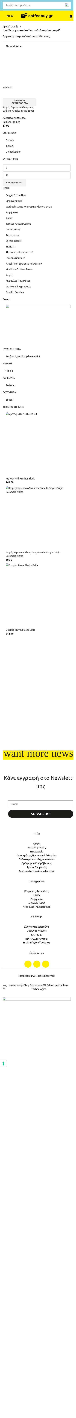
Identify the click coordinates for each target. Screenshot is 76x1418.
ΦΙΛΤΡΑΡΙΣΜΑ (14, 182)
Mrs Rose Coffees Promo (19, 269)
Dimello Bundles (15, 292)
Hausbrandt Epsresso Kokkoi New (24, 263)
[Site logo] (36, 15)
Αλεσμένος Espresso (14, 118)
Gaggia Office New (16, 195)
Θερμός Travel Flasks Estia (20, 629)
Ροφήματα (12, 212)
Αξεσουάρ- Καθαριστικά (19, 252)
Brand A (10, 246)
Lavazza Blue (13, 229)
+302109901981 (39, 938)
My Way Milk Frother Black (20, 478)
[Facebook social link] (27, 964)
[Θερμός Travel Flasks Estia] (38, 595)
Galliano (7, 122)
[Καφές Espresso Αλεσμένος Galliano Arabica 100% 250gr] (19, 69)
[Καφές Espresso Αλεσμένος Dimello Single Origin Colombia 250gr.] (38, 518)
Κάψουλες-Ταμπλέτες (18, 280)
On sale (10, 140)
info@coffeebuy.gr (40, 942)
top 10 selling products (18, 286)
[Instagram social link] (36, 964)
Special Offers (14, 241)
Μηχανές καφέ (14, 201)
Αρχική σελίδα (11, 26)
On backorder (13, 151)
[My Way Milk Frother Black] (38, 444)
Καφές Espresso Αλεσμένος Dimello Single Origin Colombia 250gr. (33, 554)
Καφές (9, 275)
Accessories (12, 235)
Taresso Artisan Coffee (18, 223)
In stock (10, 146)
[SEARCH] (67, 5)
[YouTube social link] (45, 964)
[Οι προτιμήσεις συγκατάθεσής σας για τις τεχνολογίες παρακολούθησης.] (3, 1063)
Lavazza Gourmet (15, 258)
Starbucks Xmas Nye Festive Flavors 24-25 (29, 206)
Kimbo (9, 218)
